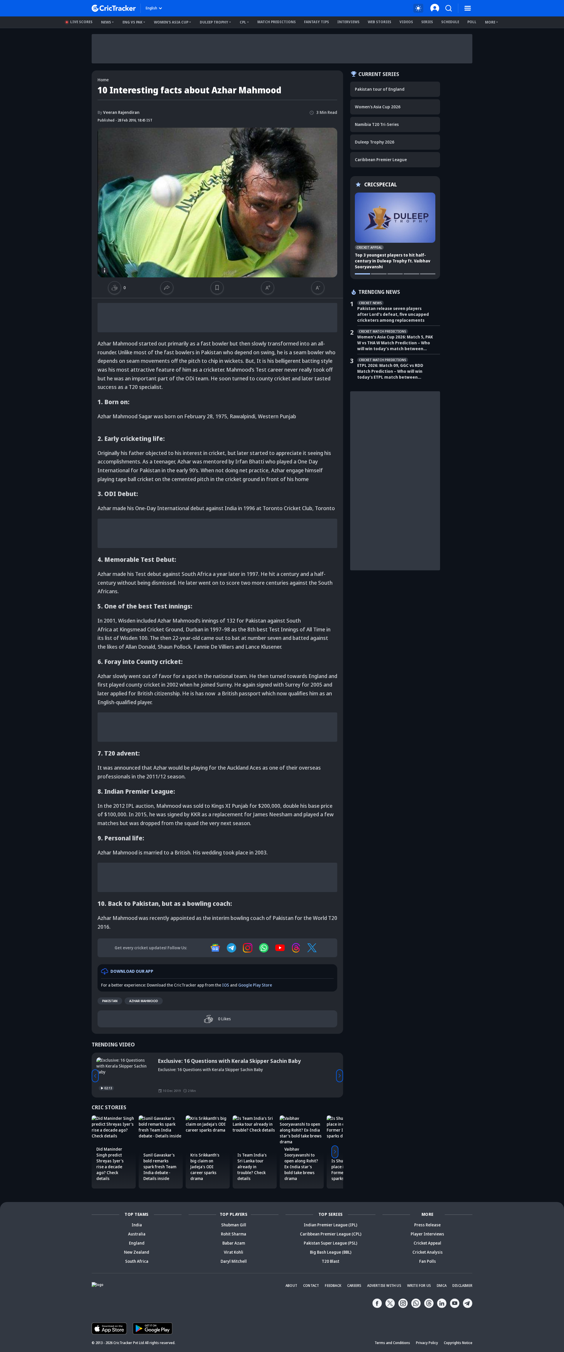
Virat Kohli (233, 1252)
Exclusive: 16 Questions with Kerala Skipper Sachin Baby (229, 1060)
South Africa (136, 1261)
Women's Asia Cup (171, 22)
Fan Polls (427, 1261)
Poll (471, 21)
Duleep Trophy (214, 22)
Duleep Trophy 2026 (374, 142)
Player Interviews (427, 1234)
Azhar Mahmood (143, 1001)
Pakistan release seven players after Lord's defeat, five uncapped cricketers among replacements (393, 314)
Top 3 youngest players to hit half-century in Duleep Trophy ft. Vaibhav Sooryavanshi (392, 260)
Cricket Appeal (427, 1243)
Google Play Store (255, 985)
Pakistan (110, 1001)
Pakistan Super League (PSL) (330, 1243)
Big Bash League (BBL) (330, 1252)
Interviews (348, 21)
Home (103, 79)
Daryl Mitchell (234, 1261)
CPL (243, 22)
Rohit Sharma (233, 1234)
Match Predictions (276, 21)
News (106, 22)
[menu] (467, 8)
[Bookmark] (217, 287)
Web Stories (379, 21)
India (137, 1225)
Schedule (450, 21)
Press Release (427, 1225)
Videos (406, 21)
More (490, 22)
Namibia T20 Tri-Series (377, 124)
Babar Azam (233, 1243)
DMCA (441, 1285)
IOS (225, 985)
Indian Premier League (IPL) (330, 1225)
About (291, 1285)
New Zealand (136, 1252)
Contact (311, 1285)
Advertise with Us (384, 1285)
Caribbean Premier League (381, 159)
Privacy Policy (427, 1342)
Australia (136, 1234)
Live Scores (81, 21)
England (137, 1243)
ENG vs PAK (132, 22)
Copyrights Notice (458, 1342)
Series (427, 21)
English (151, 8)
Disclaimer (462, 1285)
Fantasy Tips (316, 21)
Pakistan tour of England (379, 89)
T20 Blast (330, 1261)
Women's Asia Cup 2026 (377, 106)
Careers (354, 1285)
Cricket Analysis (427, 1252)
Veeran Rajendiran (119, 112)
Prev (95, 1075)
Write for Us (419, 1285)
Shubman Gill (233, 1225)
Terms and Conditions (392, 1342)
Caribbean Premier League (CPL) (330, 1234)
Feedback (333, 1285)
